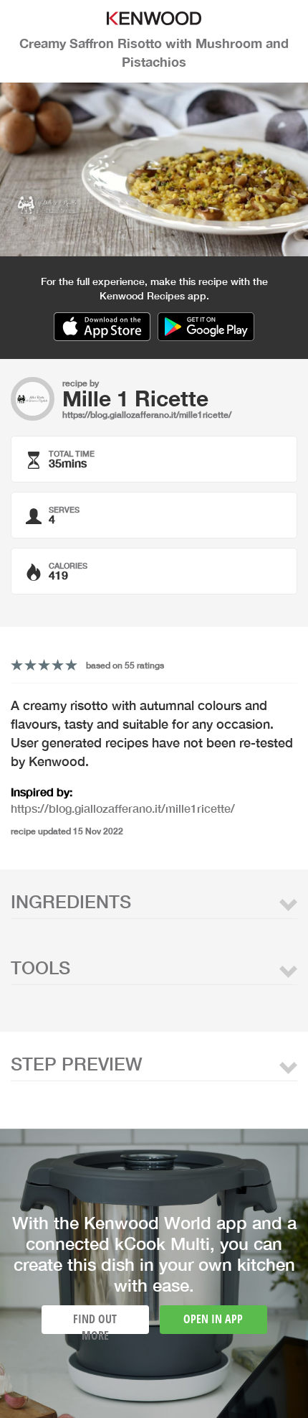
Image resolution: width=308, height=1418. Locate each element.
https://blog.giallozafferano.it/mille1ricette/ (146, 414)
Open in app (213, 1319)
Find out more (95, 1322)
